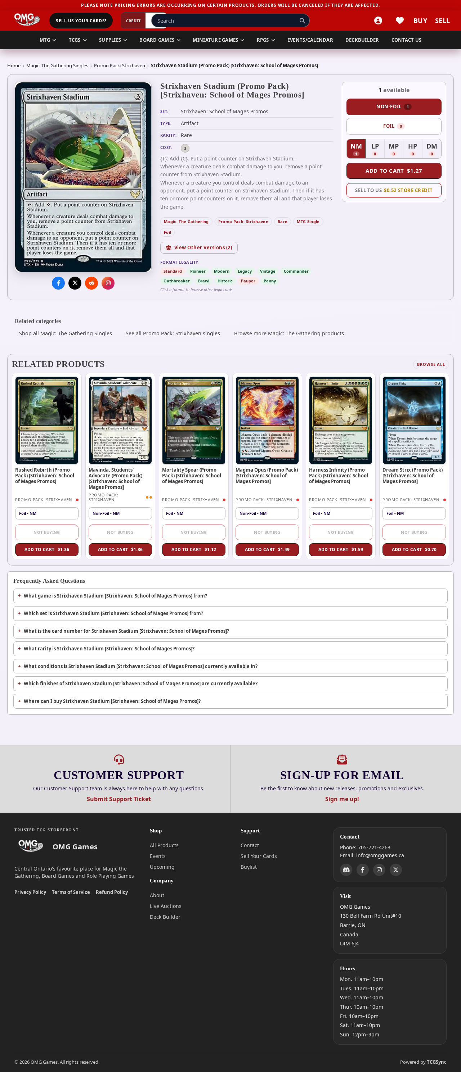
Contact (250, 845)
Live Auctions (166, 906)
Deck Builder (165, 916)
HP (415, 150)
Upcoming (162, 866)
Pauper (248, 280)
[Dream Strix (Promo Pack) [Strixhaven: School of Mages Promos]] (414, 420)
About (157, 895)
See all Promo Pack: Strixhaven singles (173, 333)
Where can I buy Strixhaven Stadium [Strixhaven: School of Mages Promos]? (112, 701)
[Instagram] (379, 869)
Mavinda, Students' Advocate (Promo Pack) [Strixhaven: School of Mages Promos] (115, 479)
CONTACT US (406, 40)
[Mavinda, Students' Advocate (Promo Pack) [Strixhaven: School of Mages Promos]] (120, 420)
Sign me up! (342, 799)
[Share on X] (74, 283)
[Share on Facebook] (58, 283)
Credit (133, 20)
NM (358, 150)
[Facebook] (363, 869)
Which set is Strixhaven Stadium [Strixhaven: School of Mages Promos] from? (113, 613)
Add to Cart (394, 170)
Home (14, 65)
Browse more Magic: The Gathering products (289, 333)
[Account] (378, 20)
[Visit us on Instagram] (108, 283)
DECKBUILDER (362, 40)
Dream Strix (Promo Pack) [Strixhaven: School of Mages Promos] (412, 476)
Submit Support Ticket (119, 799)
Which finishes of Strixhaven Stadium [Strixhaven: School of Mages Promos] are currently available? (141, 683)
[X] (396, 869)
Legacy (245, 271)
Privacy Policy (30, 892)
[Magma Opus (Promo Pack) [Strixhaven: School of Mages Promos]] (267, 420)
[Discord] (346, 869)
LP (377, 150)
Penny (270, 280)
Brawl (203, 280)
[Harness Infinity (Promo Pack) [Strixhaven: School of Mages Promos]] (340, 420)
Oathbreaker (177, 280)
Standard (173, 271)
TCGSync (437, 1062)
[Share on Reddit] (91, 283)
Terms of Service (71, 892)
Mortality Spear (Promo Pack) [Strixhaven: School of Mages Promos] (191, 476)
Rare (282, 221)
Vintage (268, 271)
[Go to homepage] (27, 20)
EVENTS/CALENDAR (310, 40)
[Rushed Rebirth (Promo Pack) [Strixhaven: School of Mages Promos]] (47, 420)
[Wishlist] (400, 20)
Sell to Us (394, 190)
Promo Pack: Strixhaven (119, 65)
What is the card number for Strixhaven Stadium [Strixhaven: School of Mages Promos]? (126, 631)
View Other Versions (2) (203, 247)
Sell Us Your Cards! (81, 21)
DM (433, 150)
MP (396, 150)
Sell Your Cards (259, 856)
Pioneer (198, 271)
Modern (221, 271)
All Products (164, 845)
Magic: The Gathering (186, 221)
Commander (296, 271)
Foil (167, 232)
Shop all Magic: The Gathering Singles (65, 333)
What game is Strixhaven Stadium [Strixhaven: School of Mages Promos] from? (115, 595)
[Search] (302, 20)
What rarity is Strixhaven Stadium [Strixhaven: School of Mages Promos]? (109, 648)
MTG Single (308, 221)
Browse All (431, 364)
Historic (225, 280)
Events (158, 856)
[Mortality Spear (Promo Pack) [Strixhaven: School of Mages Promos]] (193, 420)
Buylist (249, 866)
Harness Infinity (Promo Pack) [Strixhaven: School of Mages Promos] (338, 476)
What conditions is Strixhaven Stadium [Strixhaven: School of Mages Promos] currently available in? (141, 666)
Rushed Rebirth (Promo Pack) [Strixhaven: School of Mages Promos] (44, 476)
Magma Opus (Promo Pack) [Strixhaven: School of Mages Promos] (267, 476)
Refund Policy (112, 892)
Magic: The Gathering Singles (57, 65)
